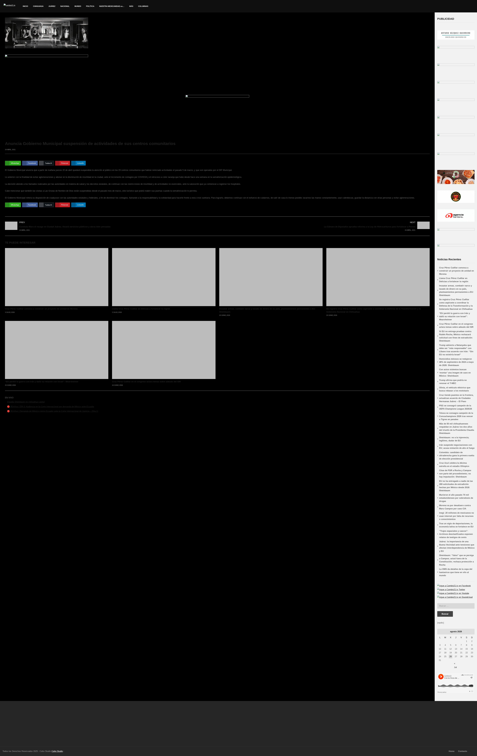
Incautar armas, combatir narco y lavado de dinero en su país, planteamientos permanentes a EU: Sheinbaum (456, 290)
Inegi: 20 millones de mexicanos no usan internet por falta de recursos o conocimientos (456, 516)
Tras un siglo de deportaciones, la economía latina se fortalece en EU (456, 525)
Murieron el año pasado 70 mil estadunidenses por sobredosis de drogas (456, 498)
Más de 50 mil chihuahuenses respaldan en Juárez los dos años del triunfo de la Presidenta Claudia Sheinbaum (456, 428)
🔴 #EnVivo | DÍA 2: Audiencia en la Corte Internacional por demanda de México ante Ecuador (50, 406)
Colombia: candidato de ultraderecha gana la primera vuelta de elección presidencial (456, 455)
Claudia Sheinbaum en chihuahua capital (26, 402)
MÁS (131, 6)
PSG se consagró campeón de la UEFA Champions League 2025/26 (455, 407)
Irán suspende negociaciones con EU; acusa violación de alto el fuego (457, 446)
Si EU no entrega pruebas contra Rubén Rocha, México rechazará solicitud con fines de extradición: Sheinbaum (456, 336)
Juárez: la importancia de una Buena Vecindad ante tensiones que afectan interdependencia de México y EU (457, 546)
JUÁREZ (51, 6)
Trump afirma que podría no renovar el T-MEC (453, 382)
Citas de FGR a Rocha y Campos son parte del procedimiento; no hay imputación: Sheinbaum (455, 473)
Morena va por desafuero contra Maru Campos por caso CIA (455, 507)
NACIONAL (65, 6)
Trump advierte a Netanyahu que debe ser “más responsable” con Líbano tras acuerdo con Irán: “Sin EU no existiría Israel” (456, 350)
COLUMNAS (143, 6)
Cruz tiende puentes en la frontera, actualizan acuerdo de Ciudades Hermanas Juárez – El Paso (456, 398)
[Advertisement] (59, 722)
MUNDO (78, 6)
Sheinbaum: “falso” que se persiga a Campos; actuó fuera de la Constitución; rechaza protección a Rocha (456, 560)
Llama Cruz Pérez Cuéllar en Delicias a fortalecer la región (141, 309)
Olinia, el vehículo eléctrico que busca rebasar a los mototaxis (454, 389)
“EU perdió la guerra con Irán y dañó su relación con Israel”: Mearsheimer (41, 381)
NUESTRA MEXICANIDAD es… (111, 6)
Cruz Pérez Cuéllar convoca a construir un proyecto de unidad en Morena (41, 309)
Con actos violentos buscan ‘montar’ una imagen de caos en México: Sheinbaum (455, 372)
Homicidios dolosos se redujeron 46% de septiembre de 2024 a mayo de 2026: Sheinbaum (456, 362)
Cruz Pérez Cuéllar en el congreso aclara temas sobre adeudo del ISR (146, 381)
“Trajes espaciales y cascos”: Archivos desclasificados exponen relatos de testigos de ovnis (456, 534)
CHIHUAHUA (38, 6)
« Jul (455, 663)
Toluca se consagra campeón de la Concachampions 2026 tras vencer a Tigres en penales (456, 416)
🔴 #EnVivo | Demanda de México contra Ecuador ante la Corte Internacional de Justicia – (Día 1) (52, 411)
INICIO (25, 6)
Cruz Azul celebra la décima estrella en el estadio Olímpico (454, 464)
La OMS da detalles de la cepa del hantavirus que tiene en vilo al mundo (455, 572)
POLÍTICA (90, 6)
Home (451, 751)
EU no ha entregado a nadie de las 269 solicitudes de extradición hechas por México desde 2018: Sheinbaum (456, 486)
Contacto (462, 751)
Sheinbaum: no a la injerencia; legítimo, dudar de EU (454, 439)
